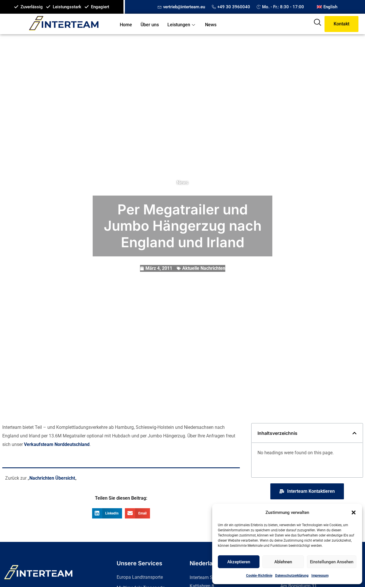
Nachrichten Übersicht (52, 478)
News (210, 24)
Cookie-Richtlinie (259, 576)
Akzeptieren (238, 561)
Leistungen (178, 24)
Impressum (319, 576)
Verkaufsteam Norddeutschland (57, 444)
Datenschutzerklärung (292, 576)
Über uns (150, 24)
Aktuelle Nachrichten (203, 268)
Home (126, 24)
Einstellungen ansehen (331, 561)
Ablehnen (283, 561)
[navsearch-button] (317, 24)
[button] (353, 512)
